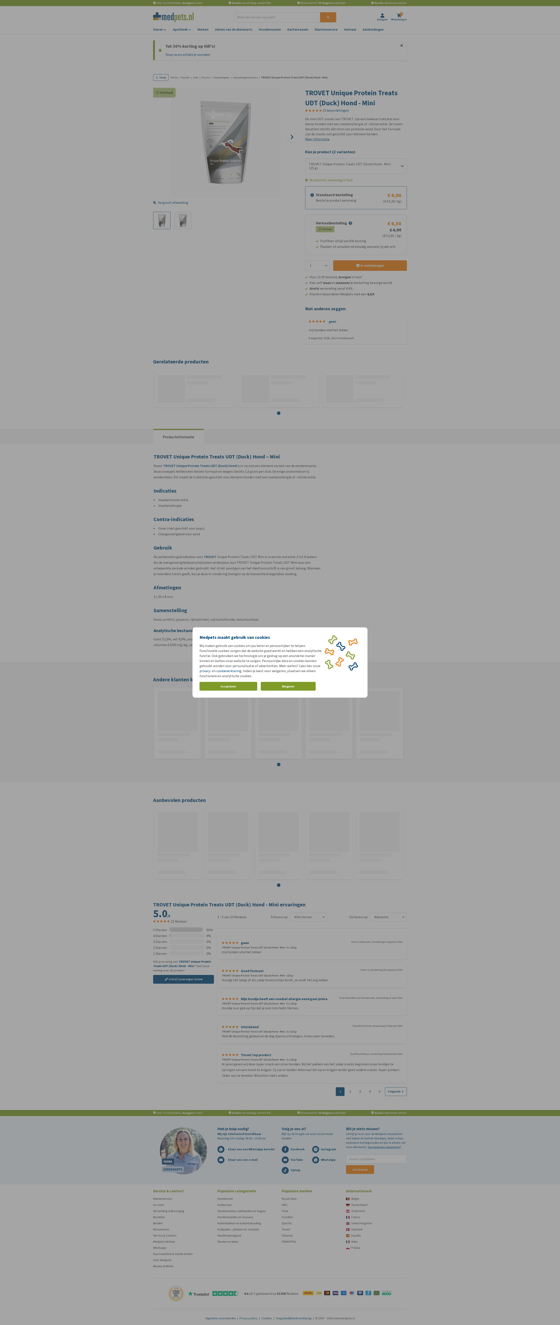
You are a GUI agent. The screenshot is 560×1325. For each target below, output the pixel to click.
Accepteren (228, 686)
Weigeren (288, 686)
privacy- (205, 671)
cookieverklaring (229, 671)
